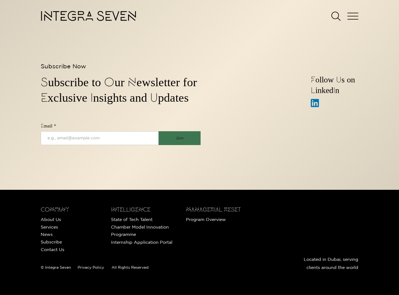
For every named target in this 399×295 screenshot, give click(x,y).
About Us (51, 219)
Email (47, 126)
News (47, 234)
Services (49, 227)
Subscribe (51, 241)
